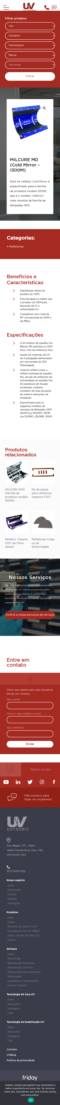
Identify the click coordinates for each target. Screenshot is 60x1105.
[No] (56, 1093)
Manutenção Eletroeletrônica (24, 972)
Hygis (11, 918)
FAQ (10, 1013)
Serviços (12, 949)
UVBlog (11, 1055)
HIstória (12, 895)
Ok (30, 1100)
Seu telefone (15, 728)
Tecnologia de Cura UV (21, 994)
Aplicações (14, 1004)
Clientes (12, 899)
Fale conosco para (36, 796)
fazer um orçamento (38, 799)
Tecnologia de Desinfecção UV (25, 1022)
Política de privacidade (21, 1060)
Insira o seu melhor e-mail (24, 714)
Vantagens (14, 1009)
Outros (11, 940)
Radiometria (15, 977)
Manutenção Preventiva (21, 963)
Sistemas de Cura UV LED (22, 927)
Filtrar (30, 76)
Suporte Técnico (17, 986)
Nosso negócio (16, 880)
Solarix (11, 922)
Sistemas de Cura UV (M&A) (24, 931)
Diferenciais (14, 890)
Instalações (14, 904)
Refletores (16, 246)
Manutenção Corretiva (20, 968)
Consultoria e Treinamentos (23, 981)
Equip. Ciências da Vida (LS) (24, 936)
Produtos (12, 912)
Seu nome (13, 700)
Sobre (11, 886)
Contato (12, 1050)
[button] (44, 108)
